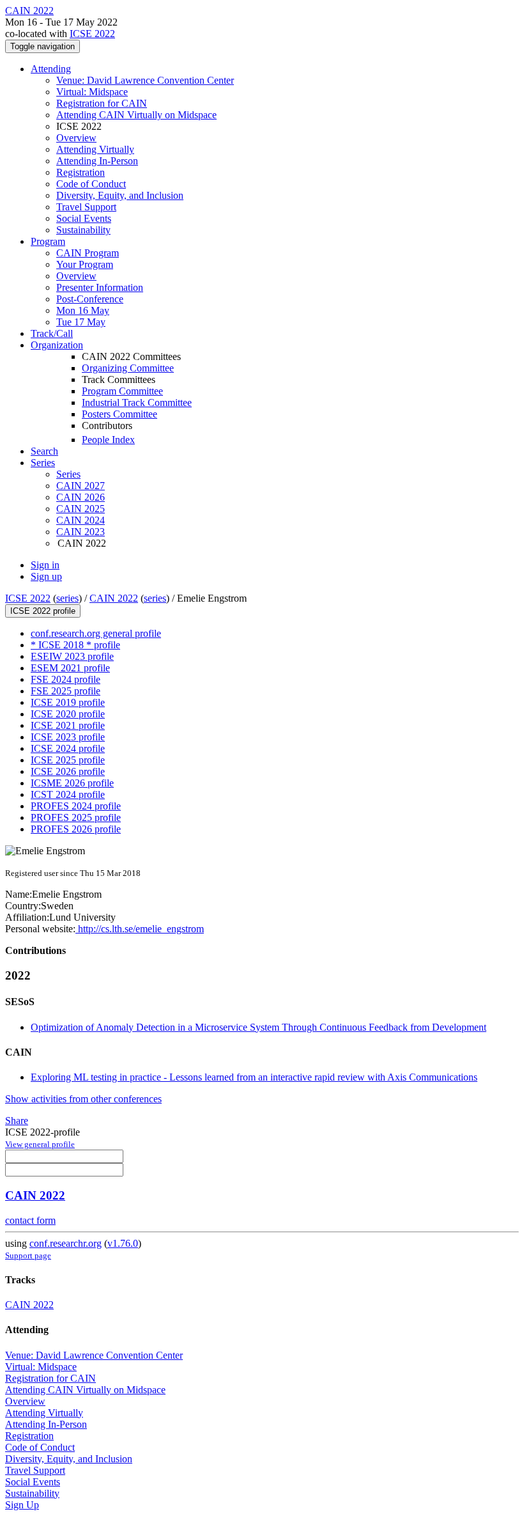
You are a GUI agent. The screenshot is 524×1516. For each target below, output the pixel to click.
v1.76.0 (122, 1243)
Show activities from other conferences (83, 1098)
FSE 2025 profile (65, 690)
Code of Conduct (91, 183)
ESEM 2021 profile (70, 667)
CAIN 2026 (80, 497)
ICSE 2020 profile (68, 713)
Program (48, 241)
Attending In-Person (97, 160)
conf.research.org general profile (96, 633)
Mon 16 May (82, 310)
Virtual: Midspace (92, 91)
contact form (30, 1220)
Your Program (84, 264)
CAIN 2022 (113, 598)
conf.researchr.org (65, 1243)
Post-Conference (89, 298)
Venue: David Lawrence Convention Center (145, 80)
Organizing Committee (128, 368)
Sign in (45, 564)
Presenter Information (99, 287)
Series (68, 474)
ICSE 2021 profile (68, 725)
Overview (76, 137)
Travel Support (86, 206)
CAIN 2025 (80, 508)
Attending (51, 68)
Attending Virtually (95, 149)
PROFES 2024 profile (76, 806)
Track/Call (52, 333)
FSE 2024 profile (65, 679)
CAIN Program (87, 252)
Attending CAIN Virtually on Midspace (136, 114)
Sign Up (22, 1504)
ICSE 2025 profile (68, 759)
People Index (108, 439)
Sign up (46, 576)
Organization (57, 345)
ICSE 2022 (92, 33)
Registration (80, 172)
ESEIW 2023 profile (72, 656)
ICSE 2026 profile (68, 771)
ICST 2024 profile (68, 794)
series (67, 598)
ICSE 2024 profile (68, 748)
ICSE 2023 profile (68, 736)
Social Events (83, 218)
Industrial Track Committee (137, 402)
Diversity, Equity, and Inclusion (119, 195)
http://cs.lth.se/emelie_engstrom (139, 928)
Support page (28, 1255)
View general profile (40, 1144)
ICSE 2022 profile (42, 611)
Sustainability (83, 229)
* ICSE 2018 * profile (75, 644)
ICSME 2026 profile (72, 783)
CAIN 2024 (80, 520)
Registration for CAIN (101, 103)
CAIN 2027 (80, 485)
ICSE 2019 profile (68, 702)
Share (16, 1120)
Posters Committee (119, 414)
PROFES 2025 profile (76, 817)
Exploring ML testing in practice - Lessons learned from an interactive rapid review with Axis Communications (254, 1077)
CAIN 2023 (80, 531)
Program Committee (122, 391)
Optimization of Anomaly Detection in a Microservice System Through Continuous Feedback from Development (258, 1027)
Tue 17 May (80, 321)
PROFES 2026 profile (76, 829)
